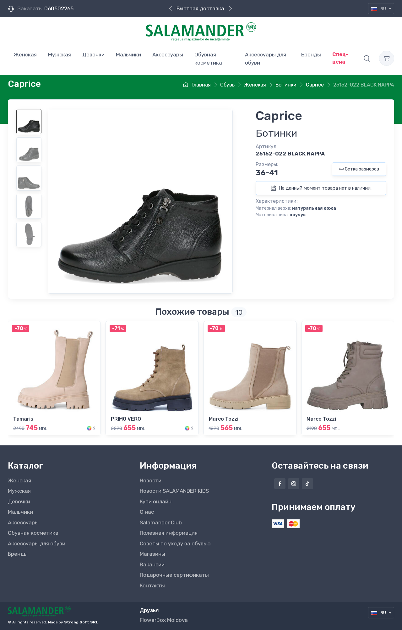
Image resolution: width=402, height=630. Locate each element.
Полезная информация (169, 533)
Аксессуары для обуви (36, 543)
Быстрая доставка (200, 8)
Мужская (19, 491)
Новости (150, 480)
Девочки (19, 501)
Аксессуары (23, 522)
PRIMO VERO (126, 419)
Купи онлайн (155, 501)
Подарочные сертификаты (174, 575)
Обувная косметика (33, 533)
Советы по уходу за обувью (175, 543)
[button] (367, 58)
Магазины (152, 554)
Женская (19, 480)
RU (383, 8)
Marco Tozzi (223, 419)
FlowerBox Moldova (164, 620)
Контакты (152, 585)
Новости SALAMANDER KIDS (174, 491)
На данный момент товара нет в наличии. (324, 188)
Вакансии (152, 564)
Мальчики (20, 512)
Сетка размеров (362, 169)
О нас (147, 512)
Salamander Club (161, 522)
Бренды (18, 554)
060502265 (58, 8)
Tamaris (23, 419)
